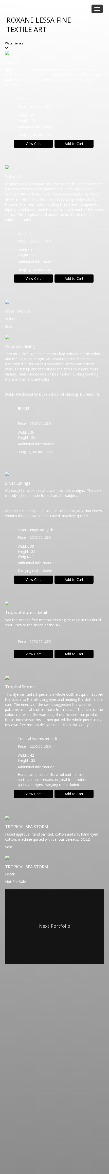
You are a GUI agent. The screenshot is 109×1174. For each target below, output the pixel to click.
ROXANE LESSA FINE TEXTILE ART (38, 24)
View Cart (33, 143)
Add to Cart (74, 143)
